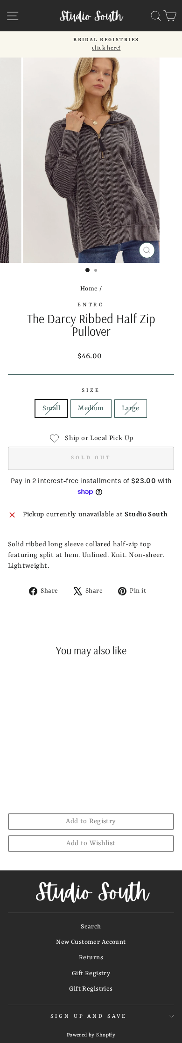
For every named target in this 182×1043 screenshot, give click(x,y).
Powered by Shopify (91, 1035)
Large (131, 409)
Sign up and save (88, 1016)
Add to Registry (91, 822)
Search (91, 926)
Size (91, 390)
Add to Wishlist (90, 843)
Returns (91, 957)
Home (89, 288)
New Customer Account (91, 942)
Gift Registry (91, 973)
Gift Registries (90, 988)
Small (51, 409)
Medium (91, 409)
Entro (91, 305)
